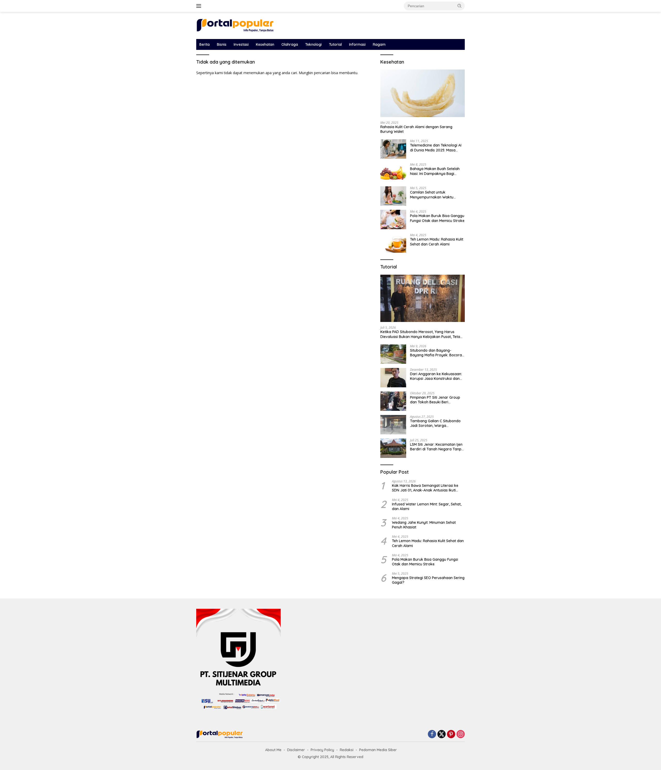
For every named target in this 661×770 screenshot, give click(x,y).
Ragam (379, 44)
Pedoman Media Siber (378, 750)
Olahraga (289, 44)
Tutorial (335, 44)
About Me (273, 750)
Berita (204, 44)
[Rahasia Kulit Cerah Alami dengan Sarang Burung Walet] (422, 93)
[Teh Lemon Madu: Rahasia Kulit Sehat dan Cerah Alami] (393, 243)
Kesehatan (265, 44)
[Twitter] (441, 734)
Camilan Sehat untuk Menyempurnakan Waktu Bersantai (431, 194)
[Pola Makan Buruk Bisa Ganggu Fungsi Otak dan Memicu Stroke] (393, 219)
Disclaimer (296, 750)
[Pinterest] (451, 734)
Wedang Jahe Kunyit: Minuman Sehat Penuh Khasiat (424, 524)
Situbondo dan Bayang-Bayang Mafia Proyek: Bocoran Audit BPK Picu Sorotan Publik (437, 352)
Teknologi (313, 44)
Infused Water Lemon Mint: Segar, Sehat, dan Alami (426, 506)
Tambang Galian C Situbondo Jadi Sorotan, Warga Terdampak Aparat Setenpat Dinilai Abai (435, 423)
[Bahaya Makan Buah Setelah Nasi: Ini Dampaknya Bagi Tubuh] (393, 172)
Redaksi (346, 750)
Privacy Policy (322, 750)
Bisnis (221, 44)
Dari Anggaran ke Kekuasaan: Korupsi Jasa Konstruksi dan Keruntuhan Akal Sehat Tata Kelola (436, 376)
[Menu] (199, 6)
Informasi (357, 44)
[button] (459, 6)
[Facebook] (432, 734)
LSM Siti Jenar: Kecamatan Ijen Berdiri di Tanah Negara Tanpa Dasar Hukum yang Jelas (437, 446)
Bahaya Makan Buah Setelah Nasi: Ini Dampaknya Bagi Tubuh (435, 171)
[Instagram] (461, 734)
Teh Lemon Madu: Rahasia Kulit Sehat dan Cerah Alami (436, 241)
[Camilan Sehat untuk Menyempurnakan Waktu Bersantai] (393, 196)
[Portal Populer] (235, 24)
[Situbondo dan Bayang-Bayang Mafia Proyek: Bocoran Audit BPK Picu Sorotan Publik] (393, 354)
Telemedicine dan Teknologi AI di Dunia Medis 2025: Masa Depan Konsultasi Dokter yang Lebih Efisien (436, 147)
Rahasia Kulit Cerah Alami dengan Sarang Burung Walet (416, 129)
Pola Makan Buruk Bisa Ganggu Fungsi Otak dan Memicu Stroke (437, 218)
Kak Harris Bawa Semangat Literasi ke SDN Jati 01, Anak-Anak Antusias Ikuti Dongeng (425, 487)
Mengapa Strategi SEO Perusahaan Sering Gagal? (428, 580)
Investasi (241, 44)
